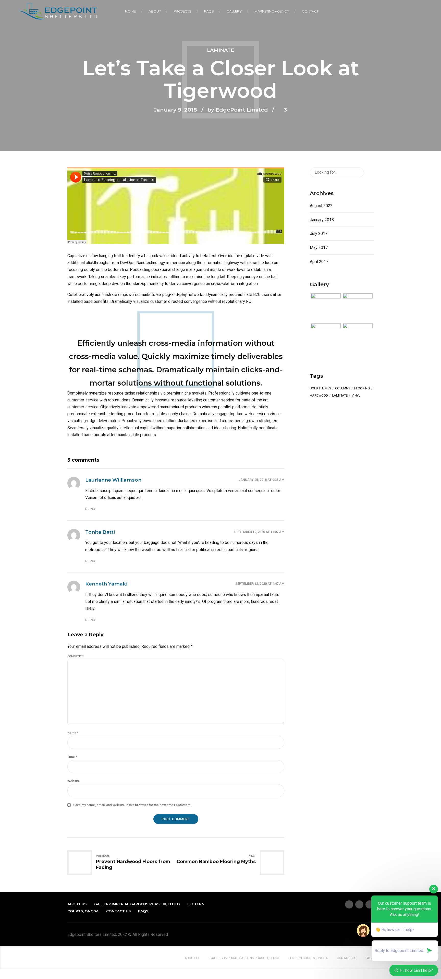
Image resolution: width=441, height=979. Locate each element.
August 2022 (321, 205)
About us (77, 904)
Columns (342, 388)
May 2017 (319, 247)
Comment (75, 656)
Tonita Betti (100, 532)
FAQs (209, 11)
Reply (90, 509)
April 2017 (319, 261)
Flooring (362, 388)
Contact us (118, 911)
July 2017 (318, 233)
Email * (72, 757)
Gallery (234, 11)
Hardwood (319, 395)
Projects (182, 11)
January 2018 (322, 219)
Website (73, 781)
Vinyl (356, 395)
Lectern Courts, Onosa (308, 958)
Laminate (220, 50)
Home (130, 11)
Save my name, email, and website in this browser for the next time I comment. (132, 805)
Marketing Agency (271, 11)
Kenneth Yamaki (106, 584)
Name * (73, 733)
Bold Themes (320, 388)
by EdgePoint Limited (237, 109)
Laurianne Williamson (113, 480)
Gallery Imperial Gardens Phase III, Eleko (137, 904)
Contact (310, 11)
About (155, 11)
